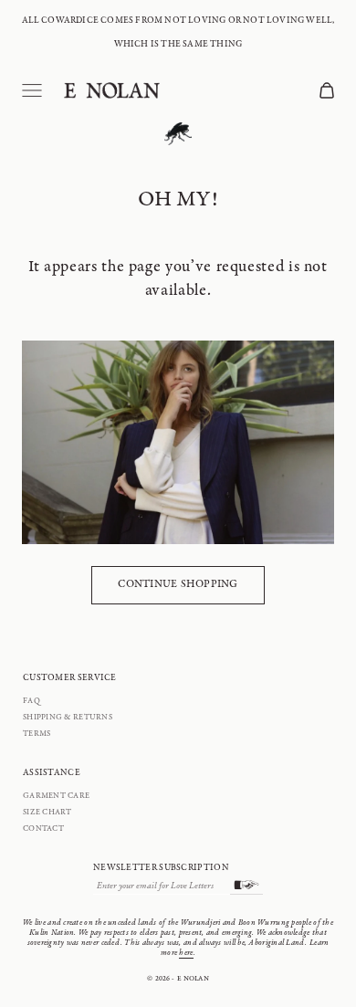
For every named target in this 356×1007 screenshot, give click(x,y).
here (186, 953)
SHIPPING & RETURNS (67, 717)
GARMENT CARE (56, 796)
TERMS (36, 734)
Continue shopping (177, 584)
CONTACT (43, 828)
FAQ (31, 701)
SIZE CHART (47, 812)
